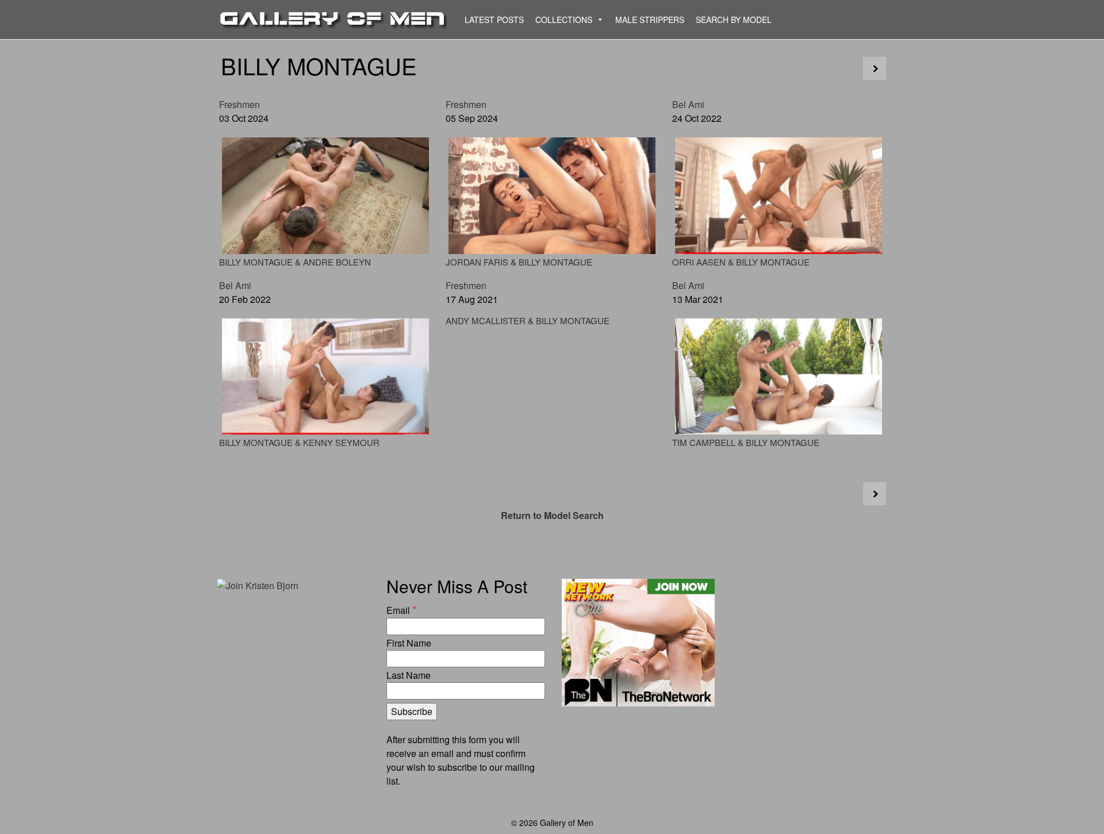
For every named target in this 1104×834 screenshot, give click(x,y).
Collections (563, 19)
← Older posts (874, 68)
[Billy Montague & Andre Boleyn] (325, 195)
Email (401, 609)
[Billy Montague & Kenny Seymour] (325, 377)
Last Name (408, 675)
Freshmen (239, 104)
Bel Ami (688, 104)
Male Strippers (649, 19)
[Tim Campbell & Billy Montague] (778, 377)
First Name (408, 642)
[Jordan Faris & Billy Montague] (552, 195)
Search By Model (734, 19)
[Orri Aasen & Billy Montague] (778, 195)
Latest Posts (494, 19)
